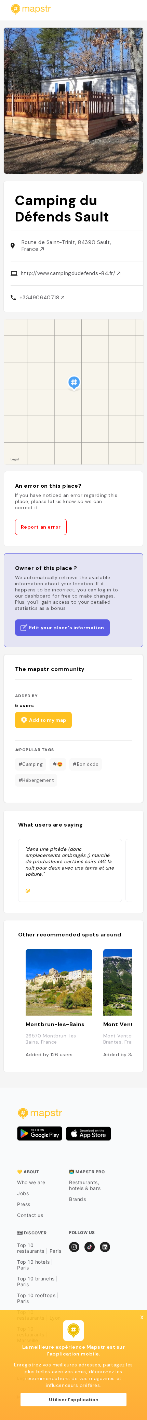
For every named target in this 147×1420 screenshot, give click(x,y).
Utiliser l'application (73, 1399)
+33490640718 (40, 297)
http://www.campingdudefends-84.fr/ (69, 273)
